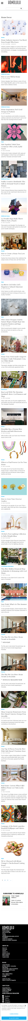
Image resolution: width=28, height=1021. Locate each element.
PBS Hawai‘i (5, 967)
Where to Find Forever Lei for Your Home (14, 463)
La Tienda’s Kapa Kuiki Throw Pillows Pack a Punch (12, 219)
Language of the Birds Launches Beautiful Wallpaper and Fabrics (12, 827)
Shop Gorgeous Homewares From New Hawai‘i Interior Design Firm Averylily (13, 714)
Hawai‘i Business (6, 988)
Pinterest (7, 1000)
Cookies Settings (14, 1013)
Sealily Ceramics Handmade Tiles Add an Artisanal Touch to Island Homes (13, 183)
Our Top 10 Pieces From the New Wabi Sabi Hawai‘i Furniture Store (13, 750)
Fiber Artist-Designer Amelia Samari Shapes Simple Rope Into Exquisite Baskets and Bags (13, 321)
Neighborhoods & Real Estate (10, 936)
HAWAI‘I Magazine (6, 989)
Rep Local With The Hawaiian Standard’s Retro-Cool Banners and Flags (13, 394)
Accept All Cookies (14, 1018)
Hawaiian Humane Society (8, 970)
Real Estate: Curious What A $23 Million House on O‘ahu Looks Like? (12, 787)
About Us (4, 948)
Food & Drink (5, 931)
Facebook (7, 996)
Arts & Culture (6, 932)
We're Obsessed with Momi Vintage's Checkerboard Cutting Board (12, 863)
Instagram (7, 1002)
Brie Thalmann (6, 44)
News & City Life (6, 929)
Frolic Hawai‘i (5, 991)
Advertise (4, 949)
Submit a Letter (6, 953)
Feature (3, 634)
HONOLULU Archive (7, 939)
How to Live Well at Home (10, 77)
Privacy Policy (5, 955)
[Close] (25, 1005)
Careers (4, 950)
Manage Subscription (17, 902)
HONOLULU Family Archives (9, 940)
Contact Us (5, 952)
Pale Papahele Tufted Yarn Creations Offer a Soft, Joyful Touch (11, 146)
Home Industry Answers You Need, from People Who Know (14, 41)
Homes (3, 37)
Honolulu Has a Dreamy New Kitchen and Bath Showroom (11, 430)
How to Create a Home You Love (13, 253)
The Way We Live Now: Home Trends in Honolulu (12, 638)
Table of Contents (16, 900)
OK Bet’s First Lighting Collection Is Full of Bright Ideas (13, 535)
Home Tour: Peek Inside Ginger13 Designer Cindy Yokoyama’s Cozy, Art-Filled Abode (13, 358)
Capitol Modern (6, 964)
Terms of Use (5, 957)
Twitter (7, 998)
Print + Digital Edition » (15, 896)
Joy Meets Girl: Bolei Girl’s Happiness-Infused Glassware (12, 285)
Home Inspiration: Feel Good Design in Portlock (11, 110)
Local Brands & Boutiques (7, 566)
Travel (4, 935)
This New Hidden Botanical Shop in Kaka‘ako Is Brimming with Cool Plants (14, 571)
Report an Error (6, 954)
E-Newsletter (14, 904)
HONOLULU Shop (6, 979)
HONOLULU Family (6, 990)
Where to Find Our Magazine (9, 980)
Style (2, 142)
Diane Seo (13, 44)
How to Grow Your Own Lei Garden (11, 500)
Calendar (5, 937)
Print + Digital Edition (7, 973)
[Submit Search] (21, 8)
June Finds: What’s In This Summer (14, 604)
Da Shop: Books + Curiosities (9, 966)
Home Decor (4, 389)
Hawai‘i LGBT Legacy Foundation (10, 968)
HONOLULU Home (5, 74)
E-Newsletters (5, 975)
